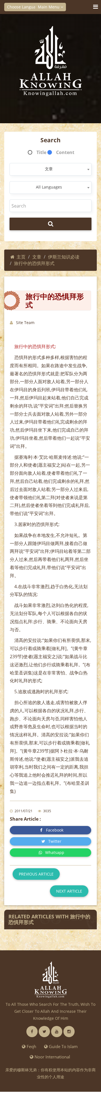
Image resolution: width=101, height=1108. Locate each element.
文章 (36, 257)
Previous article (36, 874)
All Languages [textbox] (49, 187)
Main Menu (49, 7)
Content (65, 152)
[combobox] (50, 169)
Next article (69, 891)
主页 (21, 257)
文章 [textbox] (49, 168)
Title (41, 152)
